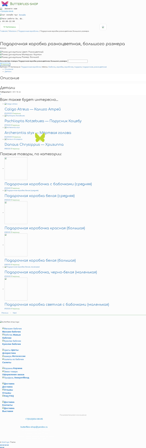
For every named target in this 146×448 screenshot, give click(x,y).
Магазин (12, 31)
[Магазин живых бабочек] (19, 4)
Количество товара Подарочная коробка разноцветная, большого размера (33, 61)
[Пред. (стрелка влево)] (1, 447)
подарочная (87, 67)
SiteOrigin (6, 442)
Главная (3, 31)
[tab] (75, 69)
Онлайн (22, 15)
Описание (9, 69)
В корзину (5, 64)
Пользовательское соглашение (73, 415)
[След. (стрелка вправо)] (3, 447)
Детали (8, 71)
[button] (0, 94)
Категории (10, 27)
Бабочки (52, 67)
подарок (78, 67)
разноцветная (100, 67)
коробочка (68, 67)
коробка (60, 67)
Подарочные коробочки (28, 31)
